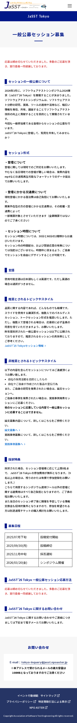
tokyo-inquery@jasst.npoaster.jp (44, 662)
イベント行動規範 (27, 695)
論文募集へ (11, 430)
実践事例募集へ (14, 444)
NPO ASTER (37, 707)
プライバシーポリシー (20, 701)
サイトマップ (48, 695)
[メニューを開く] (70, 5)
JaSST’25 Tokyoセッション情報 (24, 346)
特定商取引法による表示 (52, 701)
